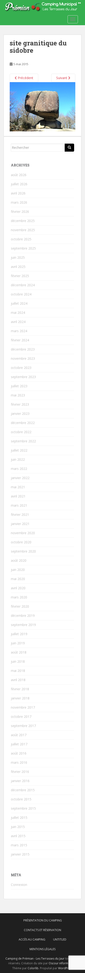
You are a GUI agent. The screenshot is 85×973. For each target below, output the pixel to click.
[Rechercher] (69, 148)
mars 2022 (19, 468)
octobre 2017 (21, 716)
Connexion (19, 884)
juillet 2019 (19, 634)
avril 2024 (18, 321)
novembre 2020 (23, 533)
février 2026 (20, 211)
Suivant (62, 78)
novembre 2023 (23, 358)
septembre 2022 (23, 441)
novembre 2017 (23, 707)
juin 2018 (18, 661)
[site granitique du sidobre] (42, 106)
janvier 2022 (20, 478)
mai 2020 (18, 579)
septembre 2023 (23, 377)
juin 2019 (18, 643)
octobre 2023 (21, 367)
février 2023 (20, 404)
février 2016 (20, 771)
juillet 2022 (19, 450)
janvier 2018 (20, 698)
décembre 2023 (23, 349)
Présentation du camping (42, 920)
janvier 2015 (20, 854)
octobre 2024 (21, 294)
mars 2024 (19, 331)
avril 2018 (18, 680)
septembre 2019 (23, 624)
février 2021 (20, 514)
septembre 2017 (23, 725)
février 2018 (20, 689)
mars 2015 (19, 845)
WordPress (65, 968)
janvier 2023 (20, 413)
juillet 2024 (19, 303)
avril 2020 (18, 588)
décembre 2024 (23, 285)
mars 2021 (19, 505)
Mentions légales (42, 949)
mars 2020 (19, 597)
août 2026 (18, 175)
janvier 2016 (20, 781)
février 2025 (20, 276)
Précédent (25, 78)
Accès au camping (32, 939)
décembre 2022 (23, 422)
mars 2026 (19, 202)
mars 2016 (19, 762)
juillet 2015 (19, 817)
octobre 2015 (21, 799)
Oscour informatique (63, 963)
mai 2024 (18, 312)
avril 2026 (18, 193)
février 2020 (20, 606)
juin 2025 (18, 257)
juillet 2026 (19, 184)
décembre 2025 (23, 220)
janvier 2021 (20, 523)
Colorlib (33, 968)
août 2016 (18, 753)
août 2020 (18, 560)
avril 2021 (18, 496)
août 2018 (18, 652)
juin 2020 (18, 569)
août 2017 (18, 735)
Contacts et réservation (42, 930)
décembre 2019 (23, 615)
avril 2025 (18, 266)
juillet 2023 (19, 386)
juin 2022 (18, 459)
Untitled (59, 939)
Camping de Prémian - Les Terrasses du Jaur (34, 959)
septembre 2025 (23, 248)
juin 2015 (18, 826)
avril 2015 (18, 836)
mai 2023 (18, 395)
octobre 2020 (21, 542)
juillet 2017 (19, 744)
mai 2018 (18, 670)
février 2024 (20, 340)
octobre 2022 (21, 432)
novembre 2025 (23, 230)
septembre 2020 (23, 551)
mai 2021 (18, 487)
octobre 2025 (21, 239)
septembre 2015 (23, 808)
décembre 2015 (23, 790)
